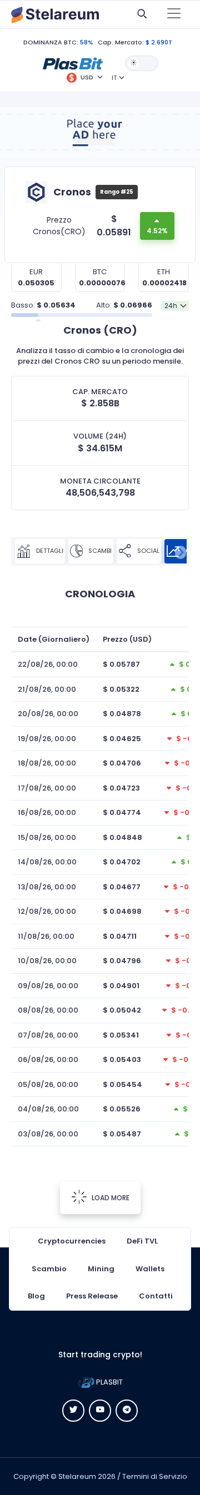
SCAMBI (99, 550)
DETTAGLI (48, 550)
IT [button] (114, 77)
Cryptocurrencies (72, 1241)
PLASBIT (108, 1382)
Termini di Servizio (154, 1476)
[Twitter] (73, 1411)
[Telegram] (127, 1411)
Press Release (92, 1296)
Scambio (49, 1269)
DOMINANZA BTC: (50, 42)
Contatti (156, 1296)
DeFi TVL (142, 1241)
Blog (36, 1296)
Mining (101, 1269)
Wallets (150, 1269)
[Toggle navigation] (174, 14)
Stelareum (77, 1476)
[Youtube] (100, 1411)
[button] (72, 62)
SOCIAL (147, 550)
